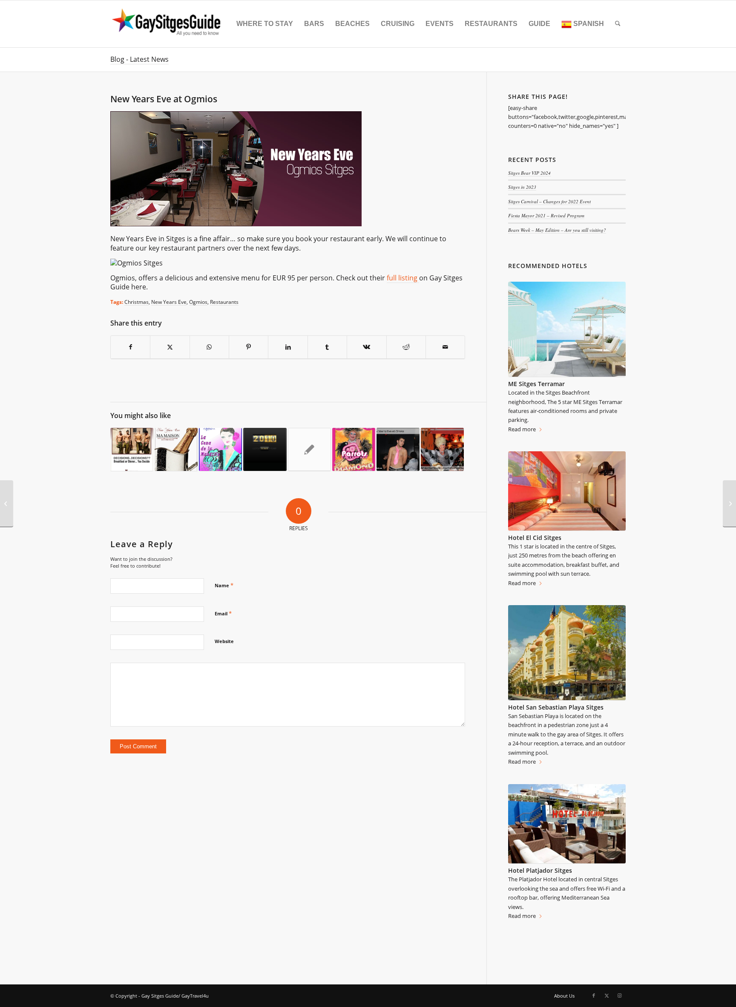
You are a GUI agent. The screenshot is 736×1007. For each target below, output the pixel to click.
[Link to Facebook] (593, 995)
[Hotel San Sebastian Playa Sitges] (567, 653)
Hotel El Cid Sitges (534, 538)
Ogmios (198, 301)
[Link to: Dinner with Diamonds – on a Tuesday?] (442, 449)
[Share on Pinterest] (248, 347)
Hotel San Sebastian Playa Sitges (556, 707)
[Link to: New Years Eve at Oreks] (398, 449)
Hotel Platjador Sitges (540, 870)
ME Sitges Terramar (536, 384)
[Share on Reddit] (406, 347)
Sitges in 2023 (522, 187)
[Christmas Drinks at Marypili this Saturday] (729, 503)
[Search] (618, 23)
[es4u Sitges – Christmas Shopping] (6, 503)
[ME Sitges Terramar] (567, 329)
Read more (522, 429)
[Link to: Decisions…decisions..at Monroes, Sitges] (131, 449)
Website (224, 641)
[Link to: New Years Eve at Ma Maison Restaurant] (176, 449)
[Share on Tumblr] (327, 347)
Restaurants (224, 301)
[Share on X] (169, 347)
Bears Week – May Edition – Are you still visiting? (557, 230)
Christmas (136, 301)
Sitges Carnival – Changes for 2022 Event (549, 201)
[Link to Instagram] (619, 995)
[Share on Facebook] (130, 347)
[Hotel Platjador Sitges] (567, 824)
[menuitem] (265, 23)
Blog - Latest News (139, 59)
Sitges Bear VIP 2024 (529, 173)
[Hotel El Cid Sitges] (567, 491)
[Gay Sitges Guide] (167, 23)
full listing (403, 278)
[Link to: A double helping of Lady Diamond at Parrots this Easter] (353, 449)
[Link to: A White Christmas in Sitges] (309, 449)
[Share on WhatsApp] (209, 347)
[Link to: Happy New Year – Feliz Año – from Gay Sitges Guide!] (264, 449)
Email (223, 613)
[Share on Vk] (366, 347)
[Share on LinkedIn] (287, 347)
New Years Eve (169, 301)
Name (224, 585)
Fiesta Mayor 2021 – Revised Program (546, 215)
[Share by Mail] (445, 347)
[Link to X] (606, 995)
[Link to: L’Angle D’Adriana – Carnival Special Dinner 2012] (220, 449)
